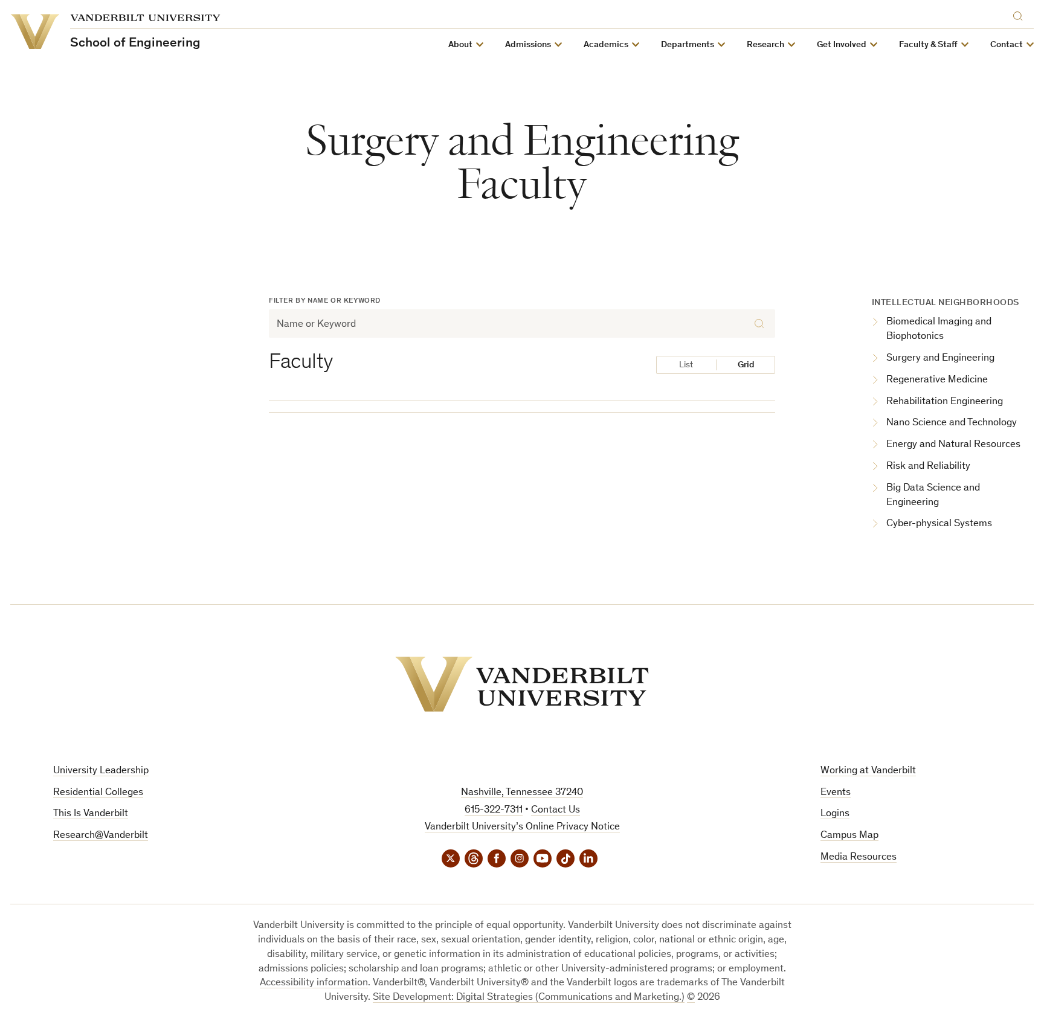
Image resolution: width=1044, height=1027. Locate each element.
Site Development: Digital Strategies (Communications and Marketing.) (529, 998)
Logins (834, 814)
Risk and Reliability (928, 467)
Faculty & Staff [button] (928, 45)
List (686, 365)
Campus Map (849, 836)
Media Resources (858, 857)
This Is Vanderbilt (90, 814)
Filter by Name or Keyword (325, 300)
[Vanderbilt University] (522, 684)
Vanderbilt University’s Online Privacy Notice (522, 827)
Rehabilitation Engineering (944, 402)
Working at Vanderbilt (868, 771)
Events (835, 793)
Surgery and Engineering (940, 358)
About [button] (460, 45)
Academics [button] (606, 45)
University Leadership (101, 771)
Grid (746, 365)
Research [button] (765, 45)
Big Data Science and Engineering (933, 495)
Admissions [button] (528, 45)
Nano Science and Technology (951, 423)
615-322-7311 (494, 810)
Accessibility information (314, 983)
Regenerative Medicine (937, 380)
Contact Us (555, 810)
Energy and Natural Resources (953, 445)
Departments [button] (687, 45)
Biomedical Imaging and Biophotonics (938, 329)
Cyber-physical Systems (939, 524)
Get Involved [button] (841, 45)
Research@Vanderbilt (100, 836)
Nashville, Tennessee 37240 (522, 793)
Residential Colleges (98, 793)
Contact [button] (1006, 45)
